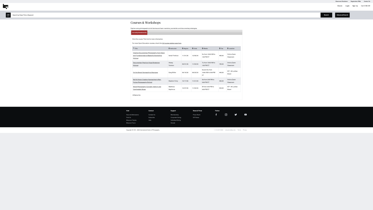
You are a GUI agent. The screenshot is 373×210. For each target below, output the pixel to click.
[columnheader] (150, 48)
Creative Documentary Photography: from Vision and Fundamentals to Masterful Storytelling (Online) (149, 55)
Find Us (128, 117)
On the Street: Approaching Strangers (145, 72)
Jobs (150, 120)
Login (347, 6)
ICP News (196, 117)
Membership (175, 115)
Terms (239, 130)
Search (326, 15)
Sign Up (355, 6)
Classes (339, 6)
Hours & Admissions (132, 115)
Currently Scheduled (139, 32)
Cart (365, 6)
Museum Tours (131, 123)
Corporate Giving (176, 117)
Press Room (196, 115)
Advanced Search (342, 15)
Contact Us (367, 1)
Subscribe (152, 117)
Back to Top (137, 95)
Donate (173, 123)
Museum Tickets (131, 120)
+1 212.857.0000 (218, 130)
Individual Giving (176, 120)
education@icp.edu (230, 130)
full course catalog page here (171, 43)
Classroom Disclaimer (342, 1)
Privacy (245, 130)
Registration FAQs (356, 1)
